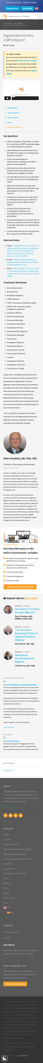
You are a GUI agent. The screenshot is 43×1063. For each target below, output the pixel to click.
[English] (36, 8)
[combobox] (36, 8)
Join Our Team (8, 898)
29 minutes (26, 606)
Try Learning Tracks (11, 741)
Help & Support (12, 932)
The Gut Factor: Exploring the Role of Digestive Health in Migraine (26, 635)
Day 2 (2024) (18, 24)
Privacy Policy (17, 1047)
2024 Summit (7, 24)
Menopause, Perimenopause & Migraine (24, 658)
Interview (18, 606)
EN (9, 907)
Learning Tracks (9, 869)
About (5, 888)
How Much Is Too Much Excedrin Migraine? (27, 610)
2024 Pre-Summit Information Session (17, 849)
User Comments (13, 117)
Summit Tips (8, 864)
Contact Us (7, 1050)
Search (6, 835)
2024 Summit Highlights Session (15, 854)
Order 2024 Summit (10, 844)
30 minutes (26, 627)
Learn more (7, 727)
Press (5, 903)
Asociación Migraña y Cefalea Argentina (19, 685)
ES (12, 912)
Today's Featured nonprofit (14, 678)
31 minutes (26, 652)
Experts (6, 878)
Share (10, 122)
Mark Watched (12, 108)
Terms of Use (29, 1047)
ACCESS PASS (10, 544)
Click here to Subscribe (15, 984)
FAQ (8, 938)
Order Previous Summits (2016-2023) (17, 859)
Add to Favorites (13, 113)
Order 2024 (27, 8)
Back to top (8, 770)
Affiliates (6, 893)
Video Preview (15, 54)
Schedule (7, 839)
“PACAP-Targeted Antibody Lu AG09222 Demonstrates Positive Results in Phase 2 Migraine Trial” (23, 262)
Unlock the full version (27, 60)
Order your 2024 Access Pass (19, 587)
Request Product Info (14, 127)
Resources (7, 883)
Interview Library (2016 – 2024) (14, 873)
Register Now (12, 8)
